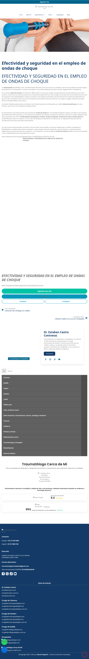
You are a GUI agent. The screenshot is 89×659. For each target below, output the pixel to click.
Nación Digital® (42, 654)
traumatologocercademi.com (11, 650)
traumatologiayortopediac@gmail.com (15, 566)
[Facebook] (46, 359)
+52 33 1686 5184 (12, 544)
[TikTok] (55, 359)
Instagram (66, 301)
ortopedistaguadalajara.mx (11, 643)
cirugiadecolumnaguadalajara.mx (13, 606)
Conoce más (44, 296)
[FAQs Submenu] (53, 14)
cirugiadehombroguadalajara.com (13, 617)
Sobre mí (28, 15)
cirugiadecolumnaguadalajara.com (13, 603)
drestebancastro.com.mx (10, 593)
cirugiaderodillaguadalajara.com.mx (13, 632)
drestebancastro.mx (8, 596)
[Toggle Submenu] (84, 377)
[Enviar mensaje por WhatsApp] (4, 642)
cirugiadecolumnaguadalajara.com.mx (14, 609)
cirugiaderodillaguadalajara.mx (12, 630)
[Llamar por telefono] (4, 650)
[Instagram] (50, 359)
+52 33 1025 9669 (13, 541)
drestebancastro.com (9, 590)
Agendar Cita (44, 2)
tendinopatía (8, 88)
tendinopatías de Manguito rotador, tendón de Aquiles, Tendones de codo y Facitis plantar (51, 117)
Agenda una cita (44, 291)
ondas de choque (16, 93)
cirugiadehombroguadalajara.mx (12, 619)
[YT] (15, 573)
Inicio (21, 15)
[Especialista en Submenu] (45, 14)
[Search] (4, 371)
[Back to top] (84, 654)
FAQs (49, 15)
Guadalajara (60, 15)
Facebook (23, 301)
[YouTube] (59, 359)
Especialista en (39, 15)
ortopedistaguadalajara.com (11, 640)
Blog (68, 15)
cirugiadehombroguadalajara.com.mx (14, 622)
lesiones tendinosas (69, 104)
